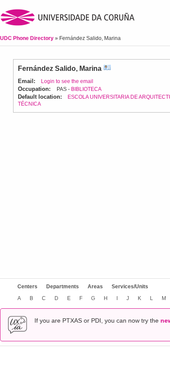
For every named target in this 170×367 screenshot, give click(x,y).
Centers (27, 287)
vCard (107, 68)
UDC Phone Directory (27, 38)
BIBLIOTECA (86, 89)
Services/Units (130, 287)
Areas (95, 287)
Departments (62, 287)
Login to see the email (67, 81)
